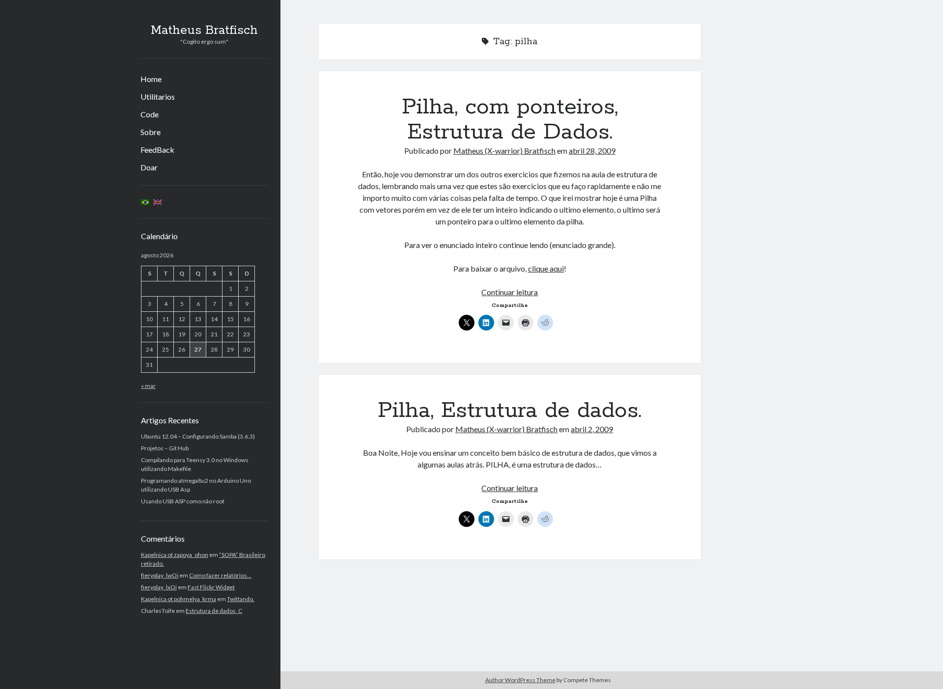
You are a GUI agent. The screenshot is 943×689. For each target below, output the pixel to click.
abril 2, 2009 (592, 429)
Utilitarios (157, 96)
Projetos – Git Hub (165, 448)
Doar (149, 167)
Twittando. (240, 599)
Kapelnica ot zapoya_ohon (174, 554)
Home (151, 78)
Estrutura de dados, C (214, 610)
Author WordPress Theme (520, 680)
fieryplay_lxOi (159, 587)
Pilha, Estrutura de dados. (509, 410)
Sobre (150, 132)
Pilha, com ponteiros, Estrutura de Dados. (510, 119)
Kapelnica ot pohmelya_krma (178, 599)
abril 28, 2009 (592, 150)
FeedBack (157, 149)
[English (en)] (157, 201)
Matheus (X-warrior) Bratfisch (504, 150)
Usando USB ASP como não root (182, 501)
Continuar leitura (509, 292)
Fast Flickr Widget (211, 587)
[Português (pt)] (145, 201)
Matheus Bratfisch (204, 30)
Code (149, 114)
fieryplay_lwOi (159, 575)
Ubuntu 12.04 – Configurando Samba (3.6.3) (198, 436)
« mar (148, 385)
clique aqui (546, 268)
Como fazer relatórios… (220, 575)
